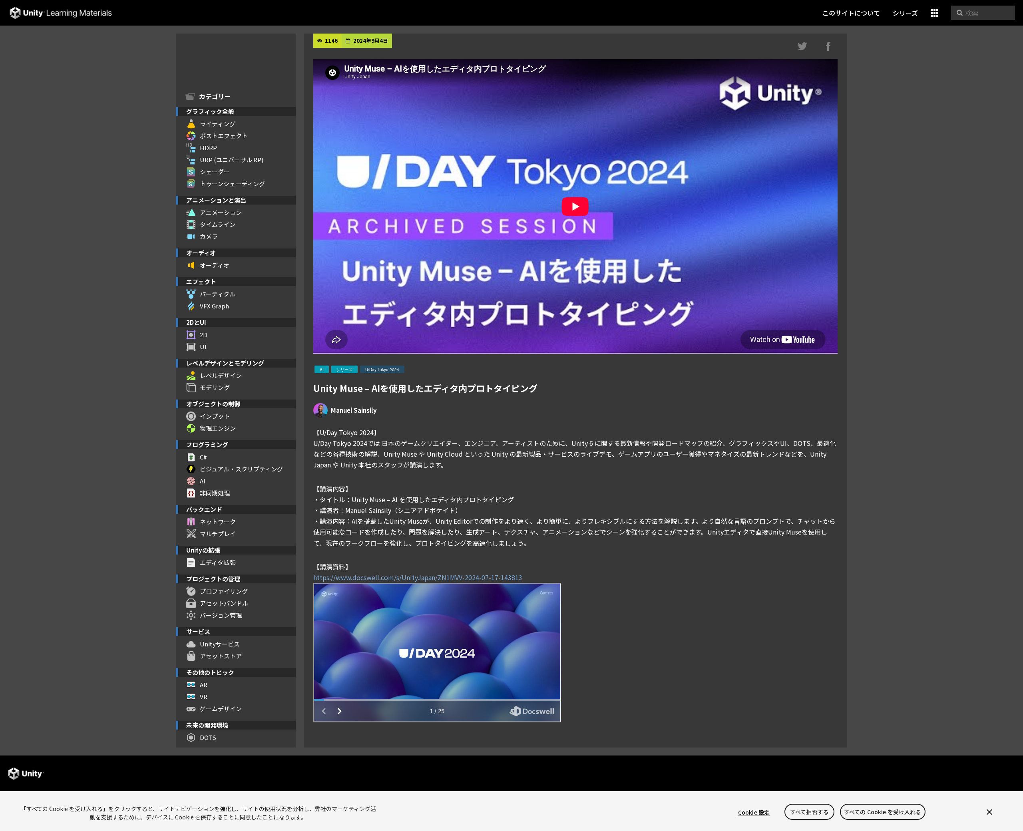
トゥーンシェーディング (232, 183)
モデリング (215, 387)
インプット (215, 416)
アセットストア (221, 656)
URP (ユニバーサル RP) (231, 159)
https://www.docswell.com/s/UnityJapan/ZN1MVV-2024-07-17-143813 (417, 577)
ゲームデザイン (221, 708)
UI (203, 346)
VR (203, 696)
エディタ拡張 (217, 562)
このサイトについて (851, 13)
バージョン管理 (221, 615)
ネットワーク (218, 521)
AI (202, 481)
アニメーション (221, 212)
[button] (934, 13)
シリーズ (905, 13)
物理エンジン (218, 428)
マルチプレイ (218, 533)
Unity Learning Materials (60, 13)
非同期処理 (215, 493)
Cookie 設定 (754, 812)
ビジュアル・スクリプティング (241, 469)
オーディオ (214, 265)
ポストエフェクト (224, 135)
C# (203, 457)
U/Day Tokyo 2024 (382, 369)
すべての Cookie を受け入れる (882, 812)
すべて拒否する (809, 812)
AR (203, 684)
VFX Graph (214, 306)
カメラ (209, 236)
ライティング (217, 123)
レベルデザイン (221, 375)
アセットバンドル (224, 603)
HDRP (208, 147)
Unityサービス (220, 644)
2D (203, 334)
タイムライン (217, 224)
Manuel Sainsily (354, 410)
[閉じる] (989, 812)
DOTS (208, 737)
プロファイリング (224, 591)
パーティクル (217, 294)
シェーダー (215, 171)
